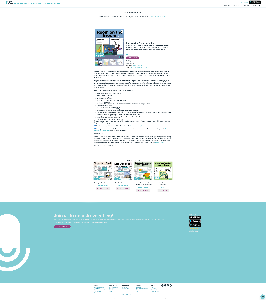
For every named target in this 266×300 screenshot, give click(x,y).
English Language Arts (137, 67)
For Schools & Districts (23, 3)
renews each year (138, 18)
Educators (37, 3)
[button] (122, 31)
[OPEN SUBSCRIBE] (249, 6)
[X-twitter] (165, 285)
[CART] (260, 6)
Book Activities (137, 65)
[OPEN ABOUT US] (240, 6)
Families (57, 3)
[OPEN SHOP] (256, 6)
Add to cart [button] (163, 190)
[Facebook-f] (162, 285)
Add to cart (132, 58)
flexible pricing (72, 222)
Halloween (147, 67)
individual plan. (159, 219)
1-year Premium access (157, 16)
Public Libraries (47, 3)
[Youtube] (171, 285)
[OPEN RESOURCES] (230, 6)
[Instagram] (168, 285)
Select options (102, 189)
